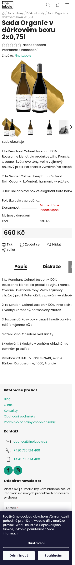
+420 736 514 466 (26, 450)
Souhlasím (53, 555)
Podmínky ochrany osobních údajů (30, 422)
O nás (8, 405)
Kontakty (11, 410)
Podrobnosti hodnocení (20, 50)
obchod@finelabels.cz (30, 442)
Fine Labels (22, 55)
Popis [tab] (20, 266)
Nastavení (36, 543)
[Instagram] (17, 470)
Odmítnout (18, 555)
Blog (7, 399)
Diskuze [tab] (52, 266)
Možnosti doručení (16, 215)
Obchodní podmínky (19, 416)
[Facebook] (8, 470)
